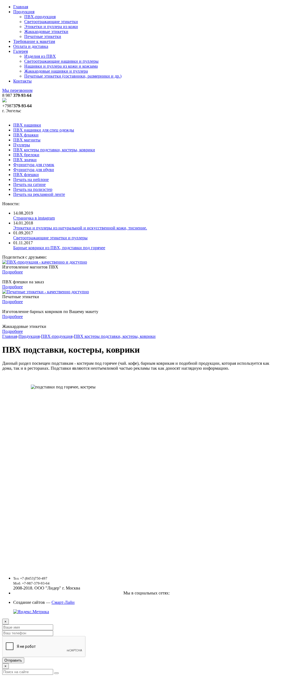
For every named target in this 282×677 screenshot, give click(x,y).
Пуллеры (21, 144)
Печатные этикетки (42, 36)
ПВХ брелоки (26, 154)
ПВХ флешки (26, 174)
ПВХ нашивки (27, 125)
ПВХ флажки (26, 135)
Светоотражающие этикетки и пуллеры (50, 237)
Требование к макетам (34, 41)
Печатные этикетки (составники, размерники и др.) (72, 76)
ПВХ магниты (26, 140)
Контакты (22, 81)
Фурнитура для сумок (33, 164)
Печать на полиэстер (32, 189)
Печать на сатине (29, 184)
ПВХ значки (25, 159)
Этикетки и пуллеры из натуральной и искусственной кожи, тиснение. (80, 228)
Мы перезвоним (17, 90)
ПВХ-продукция (40, 16)
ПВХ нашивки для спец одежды (43, 130)
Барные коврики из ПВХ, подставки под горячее (59, 247)
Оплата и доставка (30, 46)
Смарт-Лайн (63, 602)
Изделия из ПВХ (40, 56)
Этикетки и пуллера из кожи (51, 26)
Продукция (23, 11)
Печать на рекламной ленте (39, 194)
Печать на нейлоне (31, 179)
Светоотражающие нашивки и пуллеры (61, 61)
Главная (20, 6)
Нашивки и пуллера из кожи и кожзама (61, 66)
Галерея (20, 51)
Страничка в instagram (34, 218)
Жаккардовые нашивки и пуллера (56, 71)
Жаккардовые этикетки (46, 31)
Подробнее (12, 272)
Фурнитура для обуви (33, 169)
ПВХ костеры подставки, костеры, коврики (54, 149)
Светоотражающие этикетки (51, 21)
